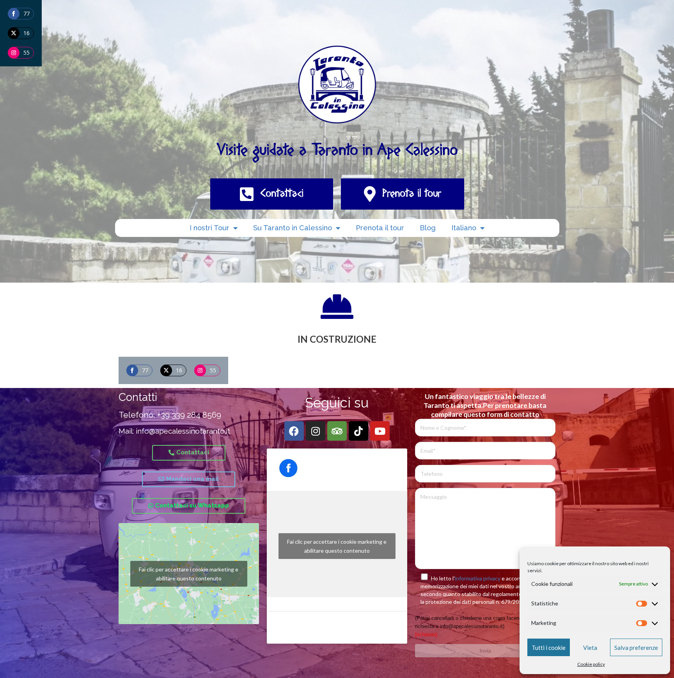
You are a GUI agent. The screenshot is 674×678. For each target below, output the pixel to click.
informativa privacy (477, 578)
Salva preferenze (636, 647)
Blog (428, 228)
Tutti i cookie (549, 647)
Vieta (590, 647)
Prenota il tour (380, 228)
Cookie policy (591, 664)
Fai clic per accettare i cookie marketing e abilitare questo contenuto (188, 574)
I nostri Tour (209, 228)
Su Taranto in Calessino (292, 228)
